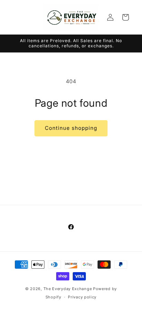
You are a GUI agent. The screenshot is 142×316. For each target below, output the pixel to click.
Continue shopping (71, 128)
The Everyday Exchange (67, 288)
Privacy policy (82, 297)
